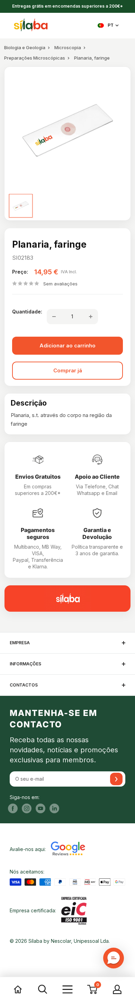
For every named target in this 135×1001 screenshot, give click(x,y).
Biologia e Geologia (24, 47)
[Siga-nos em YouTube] (40, 808)
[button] (113, 958)
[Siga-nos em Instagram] (27, 808)
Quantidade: (27, 312)
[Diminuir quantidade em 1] (54, 316)
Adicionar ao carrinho (67, 345)
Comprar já (67, 370)
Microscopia (67, 47)
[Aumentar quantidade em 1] (90, 316)
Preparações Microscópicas (34, 58)
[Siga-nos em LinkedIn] (54, 808)
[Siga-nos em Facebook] (13, 808)
